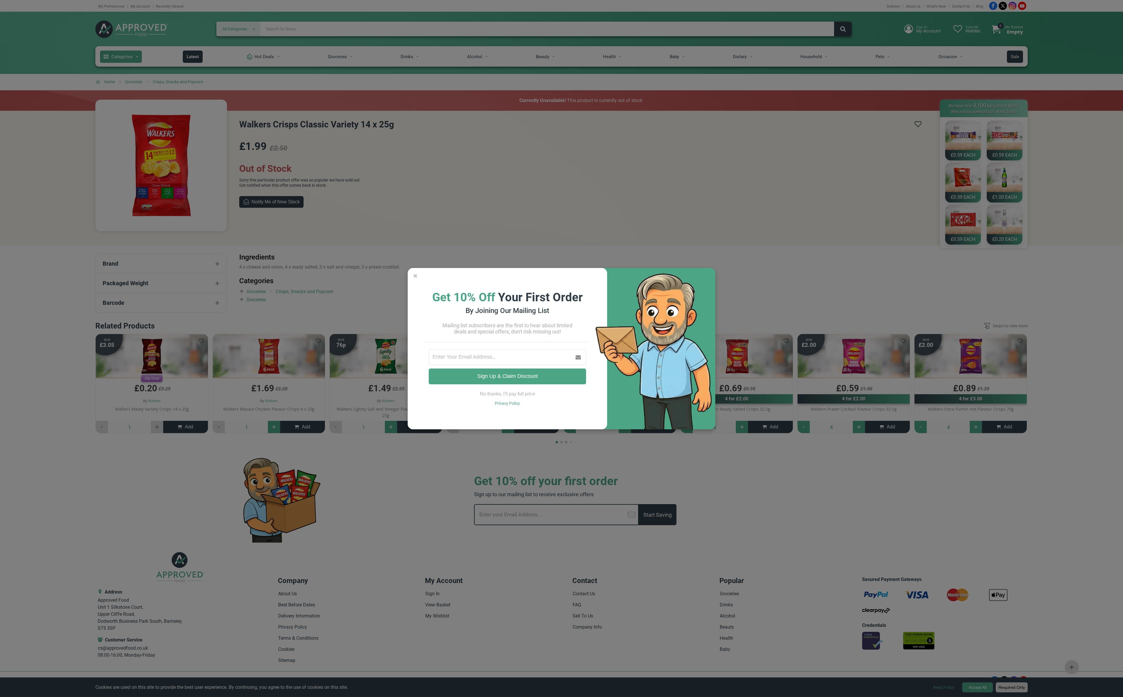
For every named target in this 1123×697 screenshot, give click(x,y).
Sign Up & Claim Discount (507, 376)
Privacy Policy (507, 403)
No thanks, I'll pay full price (507, 393)
